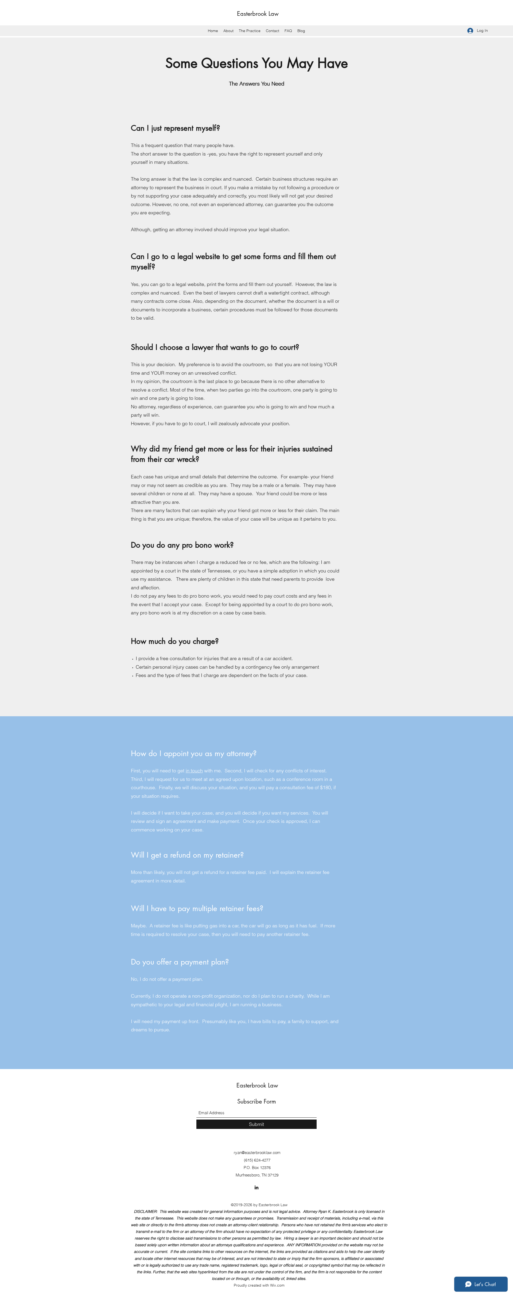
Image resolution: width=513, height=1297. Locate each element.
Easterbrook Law (258, 13)
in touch (194, 771)
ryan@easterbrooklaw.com (257, 1152)
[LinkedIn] (256, 1187)
